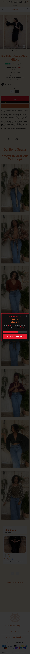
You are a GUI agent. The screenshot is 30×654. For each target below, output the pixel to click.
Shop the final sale (15, 336)
